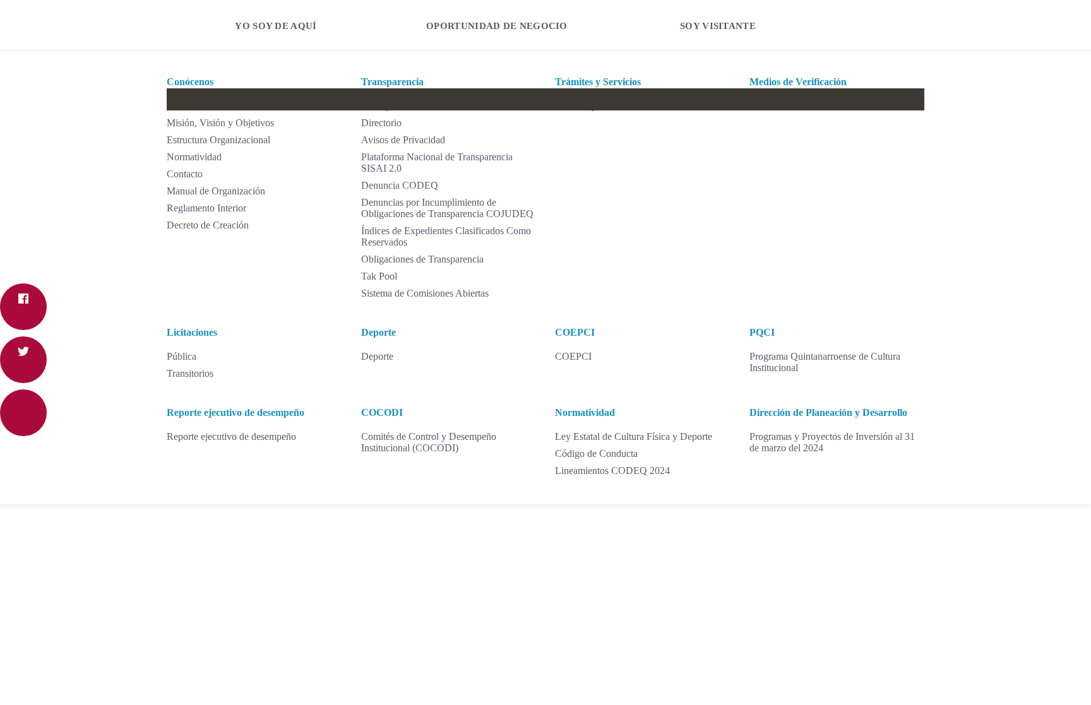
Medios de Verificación (798, 81)
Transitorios (190, 373)
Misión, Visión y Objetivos (220, 122)
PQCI (762, 332)
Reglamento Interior (206, 208)
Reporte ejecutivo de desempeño (235, 412)
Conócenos (190, 81)
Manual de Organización (216, 191)
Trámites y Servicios (598, 81)
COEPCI (575, 332)
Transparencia (392, 81)
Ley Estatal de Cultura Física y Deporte (633, 436)
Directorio (381, 122)
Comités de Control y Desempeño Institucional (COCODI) (428, 442)
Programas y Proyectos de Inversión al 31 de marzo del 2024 (832, 442)
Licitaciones (192, 332)
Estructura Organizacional (218, 139)
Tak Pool (379, 276)
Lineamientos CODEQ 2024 (612, 470)
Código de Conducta (596, 453)
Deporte (378, 332)
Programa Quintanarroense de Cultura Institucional (824, 362)
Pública (181, 356)
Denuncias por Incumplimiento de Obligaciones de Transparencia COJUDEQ (447, 208)
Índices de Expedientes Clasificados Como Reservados (446, 236)
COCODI (382, 412)
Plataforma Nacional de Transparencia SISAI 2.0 (437, 162)
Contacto (185, 174)
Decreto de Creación (208, 225)
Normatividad (194, 156)
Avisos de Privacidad (403, 139)
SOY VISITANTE (718, 26)
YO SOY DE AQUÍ (275, 26)
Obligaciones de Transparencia (422, 259)
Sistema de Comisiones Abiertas (425, 293)
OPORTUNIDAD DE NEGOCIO (497, 26)
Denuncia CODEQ (399, 185)
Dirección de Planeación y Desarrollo (828, 412)
